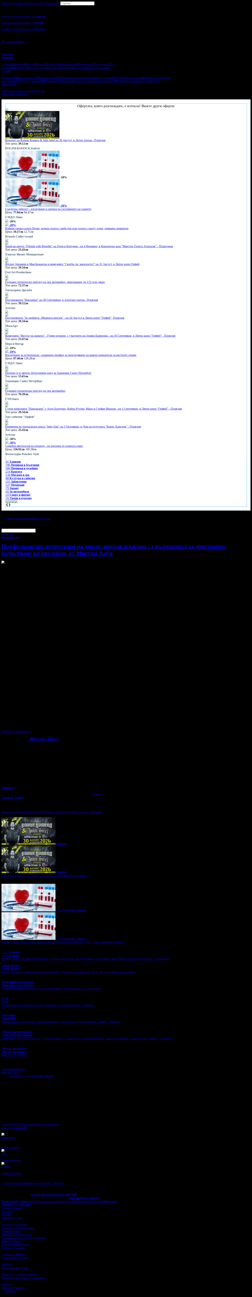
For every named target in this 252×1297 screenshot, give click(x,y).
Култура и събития (13, 1247)
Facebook (7, 1069)
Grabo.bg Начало (11, 1208)
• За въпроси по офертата (17, 1183)
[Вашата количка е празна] (1, 6)
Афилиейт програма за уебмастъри (23, 1277)
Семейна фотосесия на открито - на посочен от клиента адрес (44, 446)
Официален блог (12, 1218)
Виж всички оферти (14, 1055)
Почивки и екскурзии (15, 1244)
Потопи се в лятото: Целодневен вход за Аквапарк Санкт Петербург (48, 372)
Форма (35, 1194)
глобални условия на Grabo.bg (46, 724)
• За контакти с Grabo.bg (49, 1183)
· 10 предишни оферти (39, 1075)
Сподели (97, 794)
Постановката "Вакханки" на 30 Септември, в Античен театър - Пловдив (51, 299)
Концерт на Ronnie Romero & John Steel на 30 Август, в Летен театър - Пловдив (55, 140)
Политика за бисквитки (16, 1234)
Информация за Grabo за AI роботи (23, 1237)
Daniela (6, 1166)
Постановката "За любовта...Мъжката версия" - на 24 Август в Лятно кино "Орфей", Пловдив (64, 317)
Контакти (7, 1211)
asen (4, 1153)
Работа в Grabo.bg (12, 1287)
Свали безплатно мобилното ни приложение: (30, 1124)
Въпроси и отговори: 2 (15, 731)
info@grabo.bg (50, 1194)
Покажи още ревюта (14, 1176)
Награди (6, 1284)
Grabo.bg (9, 1291)
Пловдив (7, 534)
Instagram (19, 1069)
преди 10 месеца (11, 1173)
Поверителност (11, 1231)
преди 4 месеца (11, 1147)
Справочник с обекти (15, 1257)
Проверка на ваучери (14, 1267)
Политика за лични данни (17, 1228)
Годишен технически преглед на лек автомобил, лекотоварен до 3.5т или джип (55, 282)
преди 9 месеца (11, 1160)
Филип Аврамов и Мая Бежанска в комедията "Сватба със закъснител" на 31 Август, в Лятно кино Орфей (72, 264)
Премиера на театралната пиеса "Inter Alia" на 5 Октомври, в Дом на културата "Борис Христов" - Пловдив (73, 426)
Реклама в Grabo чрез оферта (19, 1274)
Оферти (9, 3)
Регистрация (9, 41)
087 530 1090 (68, 1194)
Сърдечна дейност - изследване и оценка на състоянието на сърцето (48, 209)
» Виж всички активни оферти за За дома (28, 518)
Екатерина (8, 1137)
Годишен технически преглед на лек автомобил (35, 390)
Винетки (7, 1264)
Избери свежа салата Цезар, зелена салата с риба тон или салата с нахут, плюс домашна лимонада (66, 228)
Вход (21, 41)
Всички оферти (11, 1241)
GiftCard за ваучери (13, 1254)
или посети (14, 1127)
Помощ (6, 1214)
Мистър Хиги (43, 738)
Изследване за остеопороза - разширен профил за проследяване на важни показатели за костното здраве (70, 355)
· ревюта (14, 1075)
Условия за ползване (14, 1224)
